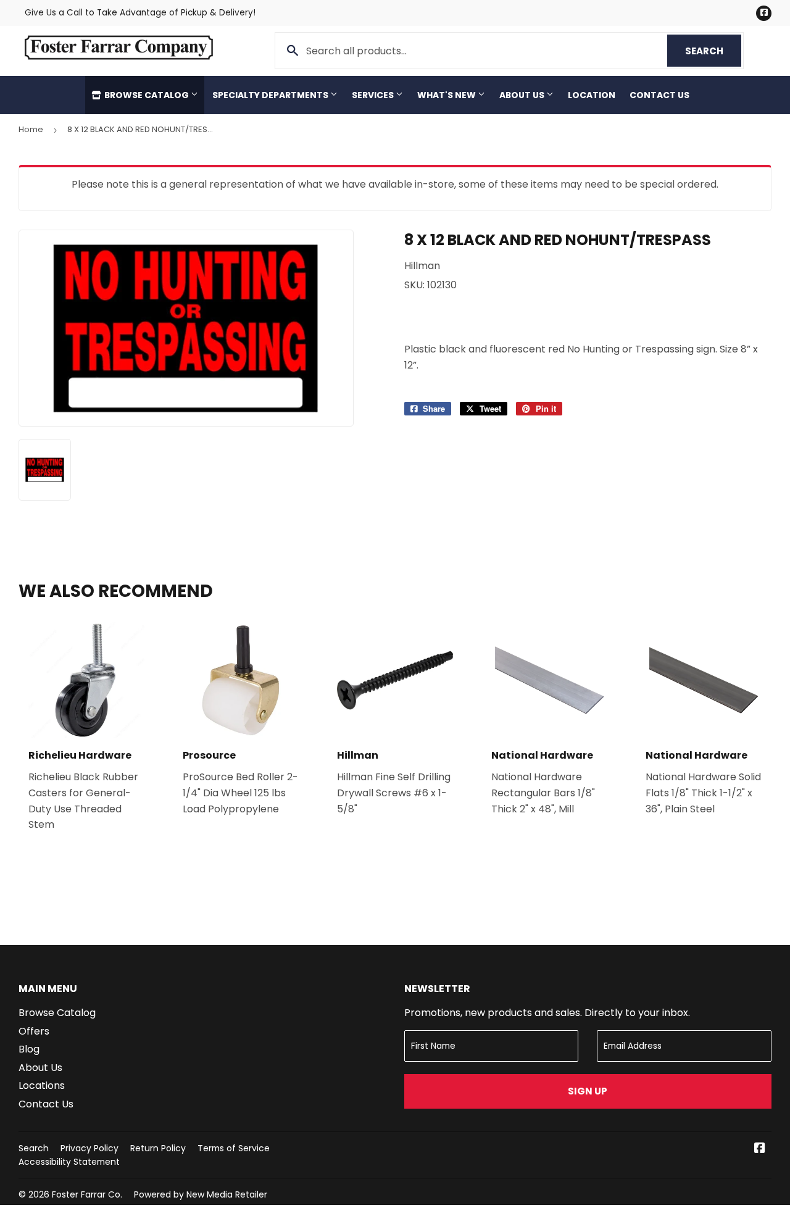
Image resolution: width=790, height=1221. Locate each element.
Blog (29, 1049)
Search (713, 50)
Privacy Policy (89, 1148)
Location (591, 95)
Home (31, 129)
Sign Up (587, 1091)
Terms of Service (234, 1148)
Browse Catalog (146, 95)
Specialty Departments (271, 95)
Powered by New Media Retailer (200, 1194)
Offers (34, 1031)
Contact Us (659, 95)
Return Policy (158, 1148)
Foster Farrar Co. (87, 1194)
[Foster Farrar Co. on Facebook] (759, 1149)
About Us (522, 95)
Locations (42, 1085)
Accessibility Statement (69, 1162)
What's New (447, 95)
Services (374, 95)
